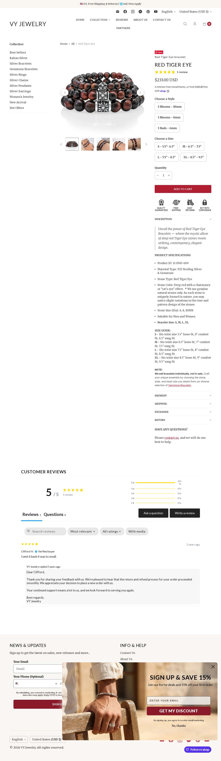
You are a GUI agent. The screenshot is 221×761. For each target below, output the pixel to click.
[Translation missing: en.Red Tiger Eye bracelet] (72, 144)
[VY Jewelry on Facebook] (125, 11)
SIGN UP (58, 704)
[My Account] (195, 24)
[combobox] (36, 683)
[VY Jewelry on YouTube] (156, 11)
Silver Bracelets (21, 63)
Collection (98, 19)
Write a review (185, 513)
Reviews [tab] (31, 514)
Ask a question (153, 513)
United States (194, 11)
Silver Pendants (20, 85)
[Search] (185, 24)
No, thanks (179, 725)
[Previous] (64, 92)
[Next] (140, 92)
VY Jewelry (28, 747)
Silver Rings (18, 74)
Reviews (122, 19)
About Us (140, 19)
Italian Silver (18, 58)
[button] (183, 219)
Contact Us (162, 19)
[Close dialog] (213, 666)
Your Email (20, 661)
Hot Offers (17, 108)
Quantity (160, 167)
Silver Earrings (20, 91)
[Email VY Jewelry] (117, 11)
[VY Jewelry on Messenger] (140, 11)
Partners (123, 28)
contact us (171, 437)
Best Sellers (18, 52)
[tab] (54, 514)
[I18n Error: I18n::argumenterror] (118, 144)
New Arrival (18, 102)
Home (80, 19)
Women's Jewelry (21, 96)
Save (160, 52)
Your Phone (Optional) (28, 676)
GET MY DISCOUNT (178, 710)
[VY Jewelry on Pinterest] (148, 11)
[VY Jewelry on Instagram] (133, 11)
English (167, 11)
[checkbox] (137, 531)
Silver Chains (19, 80)
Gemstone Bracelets (24, 69)
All (72, 43)
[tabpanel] (110, 565)
